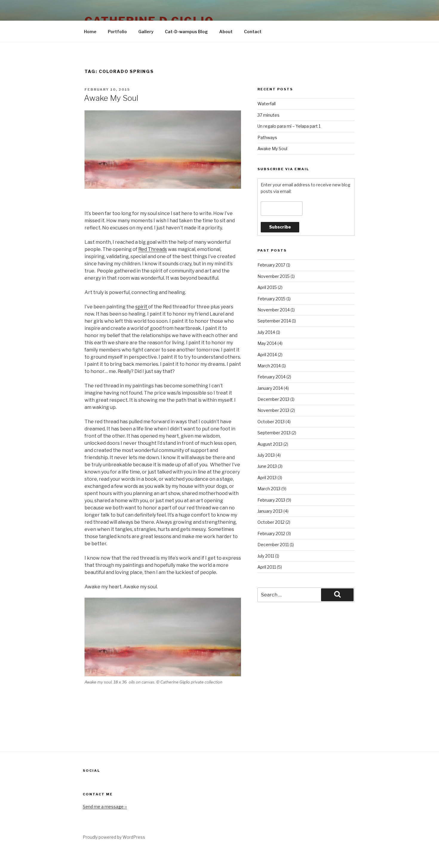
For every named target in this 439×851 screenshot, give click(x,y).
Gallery (146, 31)
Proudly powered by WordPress (114, 837)
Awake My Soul (111, 98)
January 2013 (270, 511)
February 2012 (271, 533)
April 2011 (266, 567)
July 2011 (265, 555)
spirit (141, 307)
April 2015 (267, 287)
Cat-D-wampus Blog (186, 31)
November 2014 (273, 309)
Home (90, 31)
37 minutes (268, 115)
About (226, 31)
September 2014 (274, 320)
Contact (253, 31)
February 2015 (271, 298)
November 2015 (273, 276)
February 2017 (271, 264)
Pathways (267, 137)
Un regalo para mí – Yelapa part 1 (288, 126)
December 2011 (273, 544)
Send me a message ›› (105, 806)
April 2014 (267, 354)
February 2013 (271, 500)
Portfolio (117, 31)
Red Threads (152, 249)
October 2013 (271, 421)
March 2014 (269, 365)
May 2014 (267, 343)
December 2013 (273, 399)
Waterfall (266, 103)
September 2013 (274, 432)
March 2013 (268, 488)
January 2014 (270, 388)
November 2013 (273, 410)
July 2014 (266, 332)
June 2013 (267, 466)
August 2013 (270, 444)
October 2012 (271, 522)
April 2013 (267, 477)
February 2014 (271, 376)
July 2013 (266, 455)
